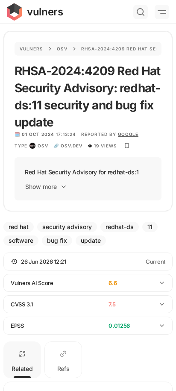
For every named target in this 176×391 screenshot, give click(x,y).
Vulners (31, 48)
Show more (41, 186)
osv (43, 145)
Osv (62, 48)
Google (128, 134)
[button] (88, 261)
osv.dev (71, 145)
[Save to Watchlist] (127, 145)
